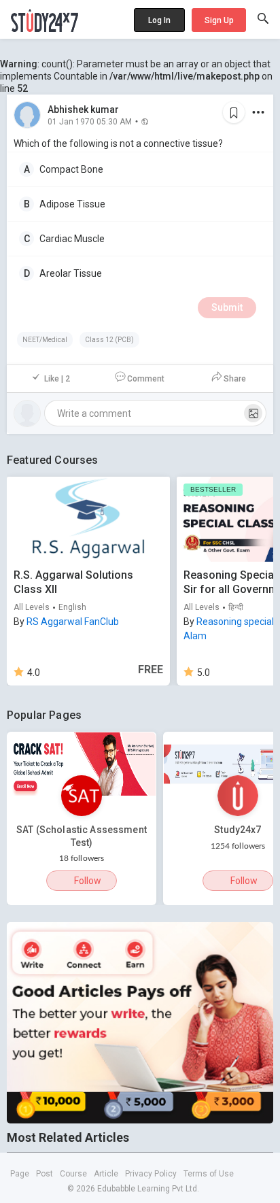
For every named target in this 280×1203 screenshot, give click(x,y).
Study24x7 (237, 829)
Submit (227, 307)
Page (19, 1174)
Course (73, 1174)
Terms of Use (208, 1174)
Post (44, 1174)
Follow (87, 880)
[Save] (234, 112)
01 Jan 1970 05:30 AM (90, 121)
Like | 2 (57, 379)
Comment (145, 379)
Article (106, 1174)
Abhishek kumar (83, 109)
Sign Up (219, 20)
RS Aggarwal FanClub (73, 621)
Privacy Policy (151, 1174)
